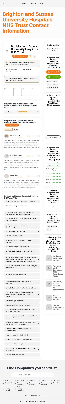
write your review (12, 125)
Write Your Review (21, 56)
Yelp (48, 84)
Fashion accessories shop (20, 384)
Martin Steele (15, 135)
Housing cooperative (20, 389)
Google (15, 129)
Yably (54, 84)
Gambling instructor (44, 383)
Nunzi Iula (14, 175)
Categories (33, 3)
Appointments (51, 81)
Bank (6, 380)
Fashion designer (31, 383)
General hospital (52, 226)
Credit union (56, 380)
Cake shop (32, 380)
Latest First (8, 129)
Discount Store (9, 383)
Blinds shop (20, 380)
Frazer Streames (16, 155)
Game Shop (56, 383)
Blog (41, 3)
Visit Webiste (54, 77)
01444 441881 (27, 69)
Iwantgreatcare (51, 87)
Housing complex (7, 389)
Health (49, 229)
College (43, 380)
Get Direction (53, 137)
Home (24, 3)
